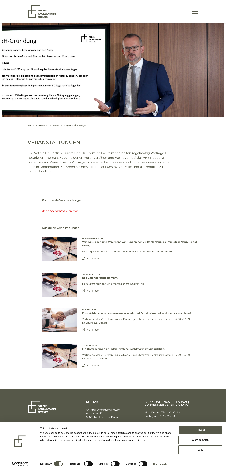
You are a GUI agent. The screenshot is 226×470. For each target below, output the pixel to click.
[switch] (88, 463)
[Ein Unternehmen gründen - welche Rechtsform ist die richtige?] (60, 355)
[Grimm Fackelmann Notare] (42, 11)
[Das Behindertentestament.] (60, 284)
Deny (200, 450)
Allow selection (200, 440)
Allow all (200, 429)
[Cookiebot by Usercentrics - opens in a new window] (19, 464)
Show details (160, 464)
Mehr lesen (93, 258)
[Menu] (195, 11)
